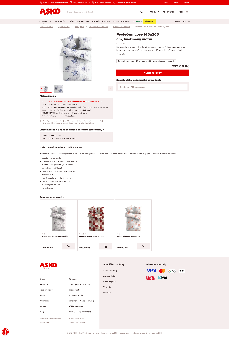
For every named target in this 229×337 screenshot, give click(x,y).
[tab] (42, 148)
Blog (177, 21)
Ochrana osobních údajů (77, 318)
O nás (42, 279)
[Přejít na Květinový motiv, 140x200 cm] (133, 218)
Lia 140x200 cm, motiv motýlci (91, 235)
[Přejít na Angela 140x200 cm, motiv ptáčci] (58, 218)
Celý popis (120, 54)
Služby (186, 21)
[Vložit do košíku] (68, 246)
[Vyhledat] (142, 12)
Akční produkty (110, 270)
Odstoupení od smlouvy (79, 284)
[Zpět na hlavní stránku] (50, 12)
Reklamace (73, 279)
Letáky (165, 2)
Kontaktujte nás (76, 295)
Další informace (75, 147)
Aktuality (44, 284)
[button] (46, 89)
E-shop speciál (110, 281)
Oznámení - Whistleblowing (81, 301)
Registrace (168, 12)
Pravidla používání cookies (77, 322)
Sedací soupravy (121, 21)
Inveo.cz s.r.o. (124, 333)
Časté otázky (74, 290)
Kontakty (186, 2)
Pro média (44, 301)
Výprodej (107, 287)
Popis (42, 147)
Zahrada (137, 21)
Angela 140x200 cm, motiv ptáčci (55, 235)
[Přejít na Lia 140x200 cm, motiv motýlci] (96, 218)
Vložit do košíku (153, 73)
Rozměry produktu (56, 147)
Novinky (106, 292)
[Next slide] (110, 88)
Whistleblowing (45, 322)
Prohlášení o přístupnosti (80, 312)
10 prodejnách (170, 61)
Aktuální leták (109, 276)
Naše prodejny (46, 290)
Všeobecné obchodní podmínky (50, 318)
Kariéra (43, 306)
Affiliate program (76, 306)
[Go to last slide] (42, 88)
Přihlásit (154, 12)
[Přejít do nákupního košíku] (183, 12)
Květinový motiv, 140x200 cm (128, 235)
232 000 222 (52, 135)
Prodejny (175, 2)
